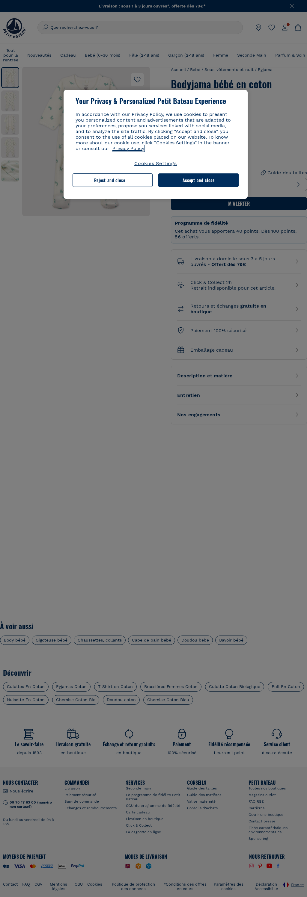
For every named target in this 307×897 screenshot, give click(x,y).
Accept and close (199, 180)
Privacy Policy (128, 148)
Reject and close (109, 180)
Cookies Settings (155, 163)
